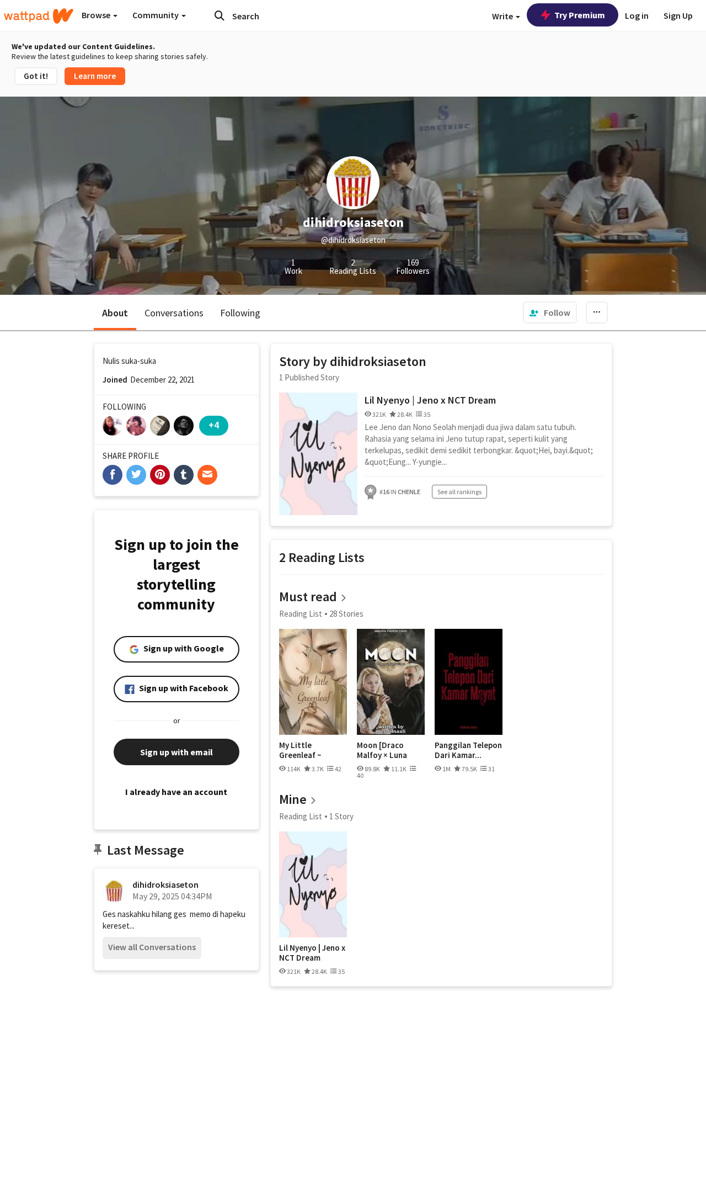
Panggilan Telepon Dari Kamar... (468, 750)
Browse (97, 14)
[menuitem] (550, 312)
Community (156, 14)
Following (240, 312)
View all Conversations (152, 946)
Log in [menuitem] (637, 15)
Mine (293, 799)
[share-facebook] (112, 475)
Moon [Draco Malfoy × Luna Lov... (382, 750)
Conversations (174, 312)
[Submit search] (219, 15)
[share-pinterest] (160, 475)
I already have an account (176, 791)
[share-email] (207, 475)
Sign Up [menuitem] (678, 15)
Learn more (95, 76)
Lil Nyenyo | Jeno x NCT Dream (430, 400)
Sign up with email (176, 751)
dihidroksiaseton (165, 884)
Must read (308, 596)
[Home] (38, 16)
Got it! (36, 76)
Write (503, 16)
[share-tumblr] (184, 475)
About (115, 312)
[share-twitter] (136, 475)
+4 (213, 424)
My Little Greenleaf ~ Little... (300, 750)
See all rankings (459, 491)
